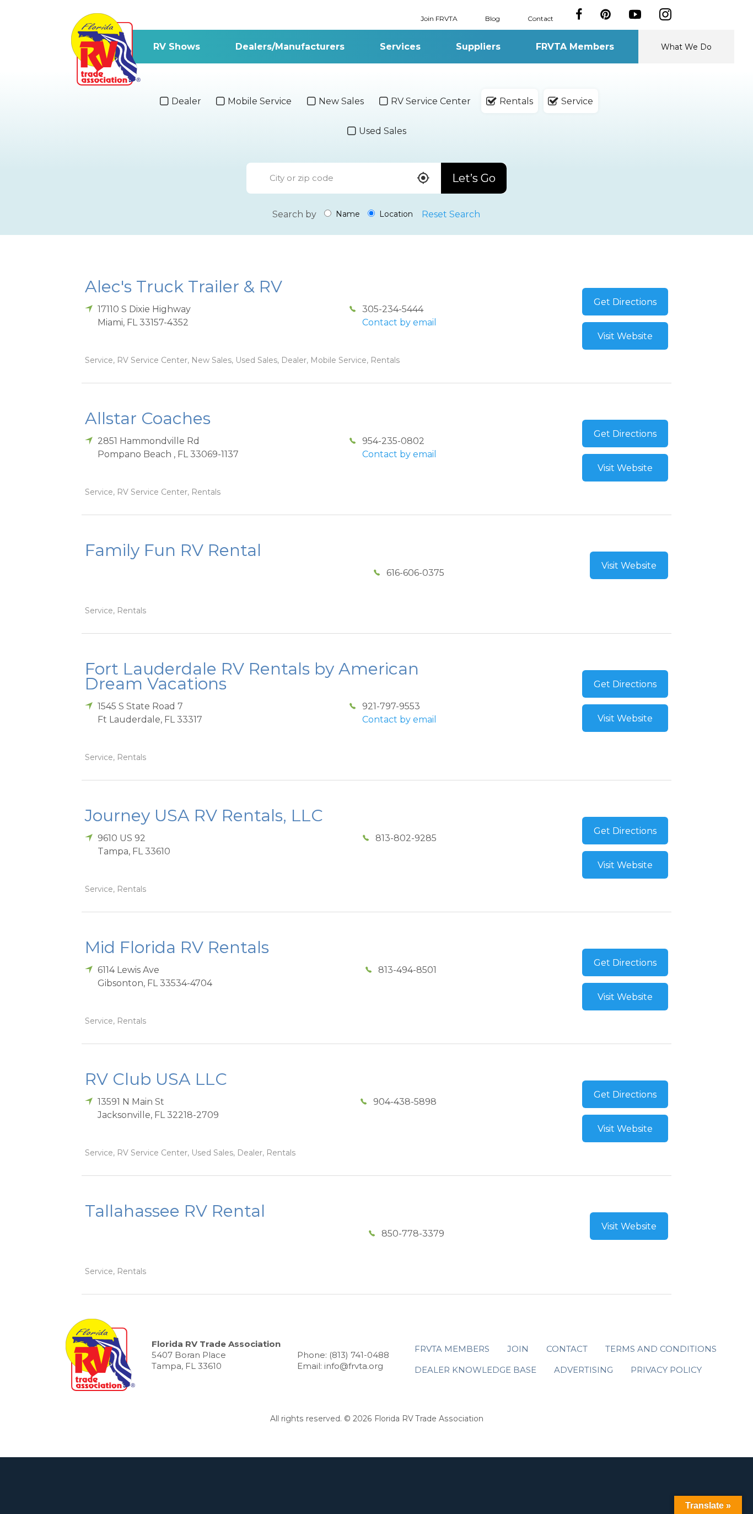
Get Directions (625, 302)
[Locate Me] (423, 179)
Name (347, 214)
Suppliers (478, 46)
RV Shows (176, 46)
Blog (492, 18)
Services (400, 46)
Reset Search (451, 214)
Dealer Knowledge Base (475, 1370)
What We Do (686, 47)
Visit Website (625, 336)
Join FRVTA (439, 18)
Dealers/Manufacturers (290, 46)
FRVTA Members (575, 46)
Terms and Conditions (661, 1349)
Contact (540, 18)
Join (518, 1349)
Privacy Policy (666, 1370)
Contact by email (399, 322)
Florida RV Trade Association (106, 49)
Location (395, 214)
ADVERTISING (583, 1370)
